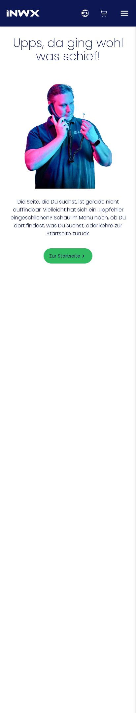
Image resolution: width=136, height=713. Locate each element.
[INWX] (23, 13)
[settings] (85, 13)
